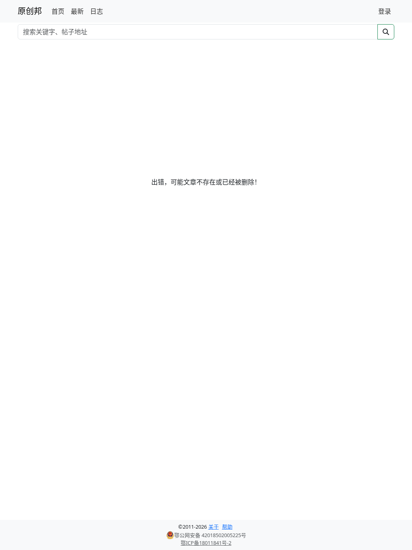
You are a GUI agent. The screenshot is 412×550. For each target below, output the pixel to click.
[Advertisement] (206, 99)
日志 (96, 11)
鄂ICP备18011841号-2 (206, 542)
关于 (213, 526)
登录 (384, 11)
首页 (58, 11)
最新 (77, 11)
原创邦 (30, 11)
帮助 (227, 526)
